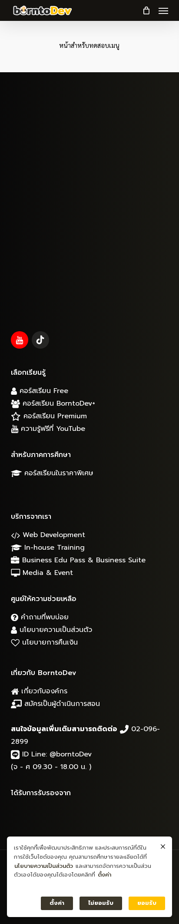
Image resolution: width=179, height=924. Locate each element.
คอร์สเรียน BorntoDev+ (57, 403)
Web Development (52, 535)
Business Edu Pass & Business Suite (83, 560)
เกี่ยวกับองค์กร (43, 691)
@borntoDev (71, 754)
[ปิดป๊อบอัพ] (163, 847)
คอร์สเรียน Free (42, 391)
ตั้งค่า (104, 874)
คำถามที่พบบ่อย (43, 617)
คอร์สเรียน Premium (54, 416)
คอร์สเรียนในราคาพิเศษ (57, 473)
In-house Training (53, 547)
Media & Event (46, 573)
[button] (163, 10)
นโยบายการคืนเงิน (49, 642)
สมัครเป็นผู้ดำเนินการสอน (61, 704)
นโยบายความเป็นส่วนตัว (54, 630)
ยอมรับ (146, 903)
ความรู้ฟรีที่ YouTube (51, 428)
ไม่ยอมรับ (100, 903)
